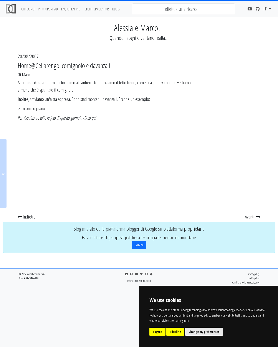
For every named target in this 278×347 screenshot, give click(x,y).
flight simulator (96, 9)
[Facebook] (131, 274)
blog (116, 9)
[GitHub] (257, 9)
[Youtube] (250, 9)
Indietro (28, 216)
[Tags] (151, 274)
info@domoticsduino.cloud (139, 281)
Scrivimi (139, 245)
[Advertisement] (232, 144)
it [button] (265, 9)
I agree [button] (157, 332)
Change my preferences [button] (204, 332)
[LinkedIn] (126, 274)
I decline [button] (175, 332)
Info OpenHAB (48, 9)
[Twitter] (141, 274)
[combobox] (183, 8)
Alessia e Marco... (139, 28)
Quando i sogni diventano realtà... (139, 37)
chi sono (28, 9)
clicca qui (89, 117)
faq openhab (70, 9)
